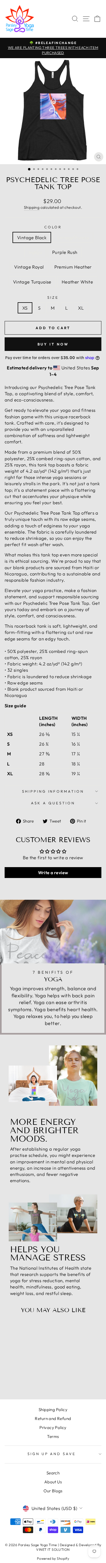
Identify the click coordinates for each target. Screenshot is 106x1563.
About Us (53, 1481)
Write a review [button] (53, 872)
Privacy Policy (53, 1427)
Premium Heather (73, 267)
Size (53, 297)
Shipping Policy (53, 1409)
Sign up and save (51, 1454)
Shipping (31, 207)
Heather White (77, 282)
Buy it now (53, 344)
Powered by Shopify (53, 1558)
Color (53, 227)
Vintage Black (31, 237)
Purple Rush (64, 252)
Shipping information (53, 791)
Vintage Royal (29, 267)
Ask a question (53, 803)
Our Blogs (53, 1490)
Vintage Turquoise (32, 282)
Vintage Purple (73, 237)
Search (53, 1472)
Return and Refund (53, 1418)
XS (25, 308)
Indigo (35, 252)
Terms (53, 1436)
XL (81, 308)
